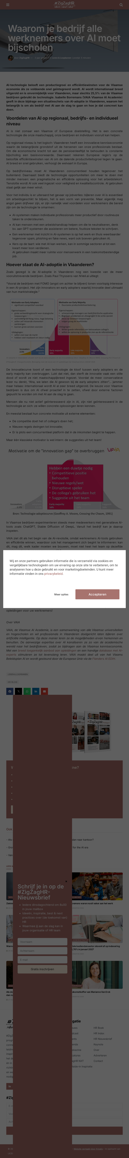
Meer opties (61, 594)
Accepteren (97, 594)
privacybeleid (53, 573)
